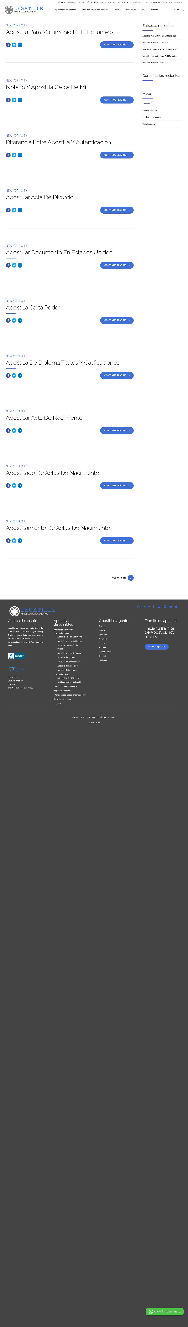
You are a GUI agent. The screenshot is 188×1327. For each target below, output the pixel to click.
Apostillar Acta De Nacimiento (44, 417)
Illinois (102, 643)
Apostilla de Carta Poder (67, 666)
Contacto (154, 10)
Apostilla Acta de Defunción (69, 653)
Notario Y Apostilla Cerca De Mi (46, 87)
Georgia (102, 656)
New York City (16, 25)
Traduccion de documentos (95, 10)
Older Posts (119, 577)
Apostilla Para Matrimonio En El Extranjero (59, 31)
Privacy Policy (94, 723)
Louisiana (103, 660)
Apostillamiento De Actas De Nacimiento (58, 527)
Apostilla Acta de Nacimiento (69, 637)
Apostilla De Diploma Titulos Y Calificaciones (62, 362)
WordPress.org (148, 124)
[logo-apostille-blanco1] (32, 611)
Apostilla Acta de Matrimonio (69, 641)
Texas (101, 626)
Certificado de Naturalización (69, 682)
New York (103, 639)
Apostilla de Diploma (66, 657)
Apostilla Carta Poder (33, 307)
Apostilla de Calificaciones (68, 661)
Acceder (146, 104)
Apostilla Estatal (62, 633)
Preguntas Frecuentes (63, 691)
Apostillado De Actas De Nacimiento (52, 472)
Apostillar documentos (65, 10)
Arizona (102, 647)
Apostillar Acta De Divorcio (39, 197)
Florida (102, 630)
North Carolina (105, 652)
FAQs (116, 10)
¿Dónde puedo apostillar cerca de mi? (70, 695)
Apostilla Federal (63, 674)
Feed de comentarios (151, 117)
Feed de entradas (149, 110)
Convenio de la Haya (134, 10)
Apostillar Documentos (63, 630)
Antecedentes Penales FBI (68, 678)
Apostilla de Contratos (67, 670)
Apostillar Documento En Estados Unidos (59, 252)
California (103, 635)
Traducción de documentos (65, 686)
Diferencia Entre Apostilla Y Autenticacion (58, 142)
